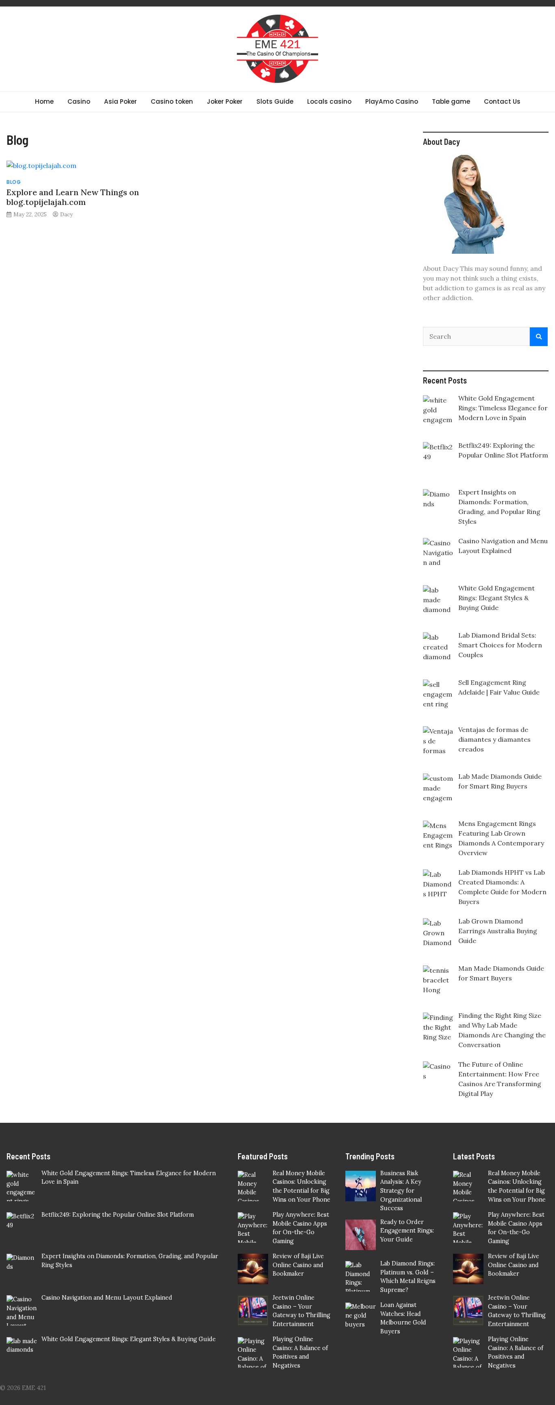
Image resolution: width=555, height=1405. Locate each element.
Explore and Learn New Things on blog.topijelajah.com (73, 197)
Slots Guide (274, 101)
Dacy (66, 214)
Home (44, 101)
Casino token (172, 101)
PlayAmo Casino (391, 101)
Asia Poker (120, 101)
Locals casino (329, 101)
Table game (451, 101)
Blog (14, 182)
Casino (78, 101)
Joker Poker (225, 101)
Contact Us (502, 101)
